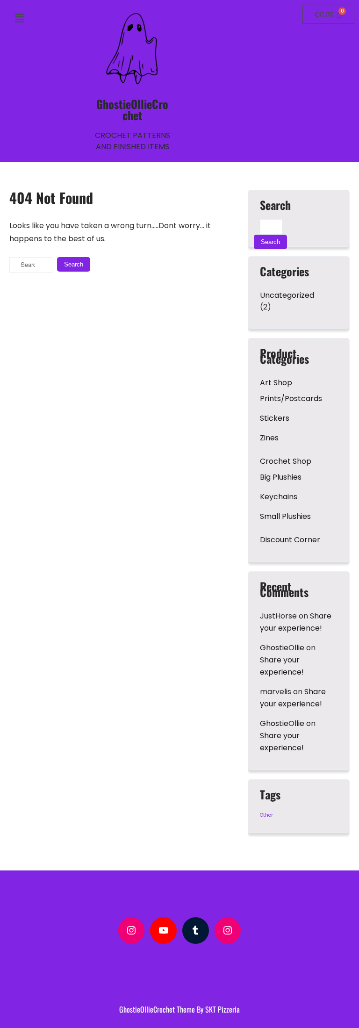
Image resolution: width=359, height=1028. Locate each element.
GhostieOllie (282, 647)
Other (266, 815)
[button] (19, 18)
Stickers (274, 418)
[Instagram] (131, 930)
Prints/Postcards (291, 398)
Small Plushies (285, 516)
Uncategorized (287, 295)
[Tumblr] (195, 930)
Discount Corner (290, 539)
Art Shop (276, 382)
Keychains (278, 496)
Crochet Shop (285, 461)
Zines (269, 437)
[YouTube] (163, 930)
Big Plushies (281, 477)
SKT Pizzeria (222, 1009)
